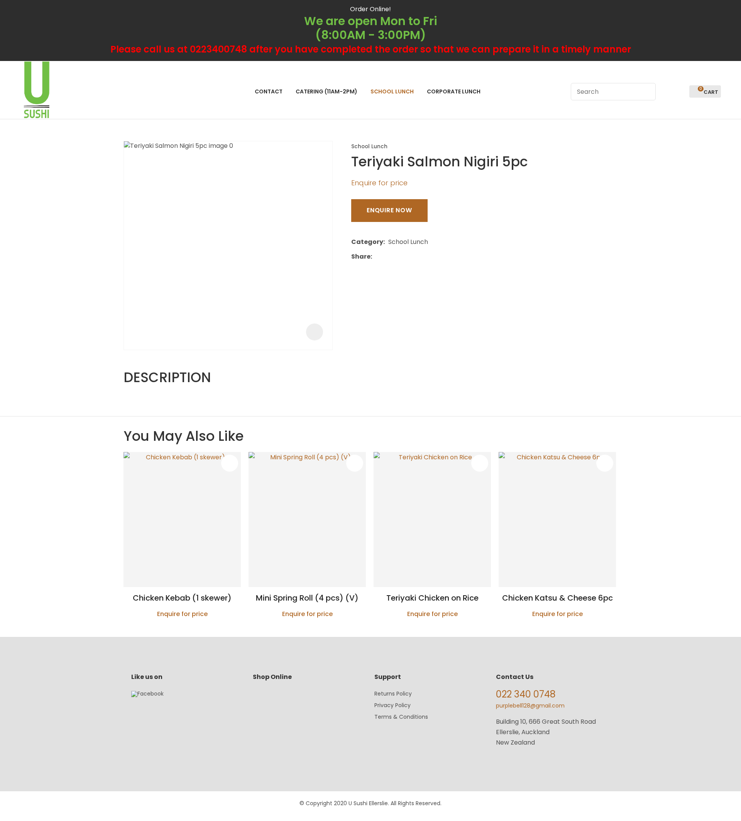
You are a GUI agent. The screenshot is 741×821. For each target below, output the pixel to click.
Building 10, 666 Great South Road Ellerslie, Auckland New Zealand (546, 732)
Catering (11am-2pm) (326, 91)
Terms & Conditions (401, 717)
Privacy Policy (392, 705)
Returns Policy (393, 693)
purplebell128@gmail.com (530, 705)
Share (360, 256)
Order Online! (370, 9)
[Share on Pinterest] (411, 256)
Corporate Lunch (453, 91)
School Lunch (392, 91)
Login (666, 91)
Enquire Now (389, 210)
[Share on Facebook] (377, 256)
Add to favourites (229, 463)
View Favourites (680, 91)
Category (367, 241)
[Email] (399, 256)
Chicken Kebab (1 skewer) (182, 597)
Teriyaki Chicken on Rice (432, 597)
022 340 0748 (526, 694)
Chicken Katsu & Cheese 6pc (557, 597)
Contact (269, 91)
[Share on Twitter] (387, 257)
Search (646, 91)
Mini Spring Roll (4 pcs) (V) (307, 597)
